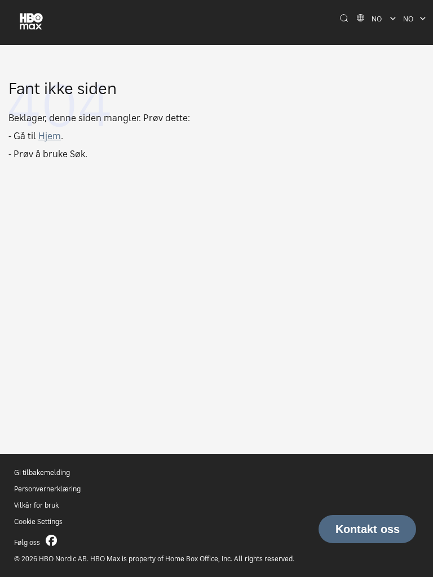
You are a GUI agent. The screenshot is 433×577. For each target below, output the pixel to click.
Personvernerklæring (47, 489)
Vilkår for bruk (36, 505)
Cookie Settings (38, 521)
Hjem (49, 136)
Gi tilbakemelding (42, 472)
